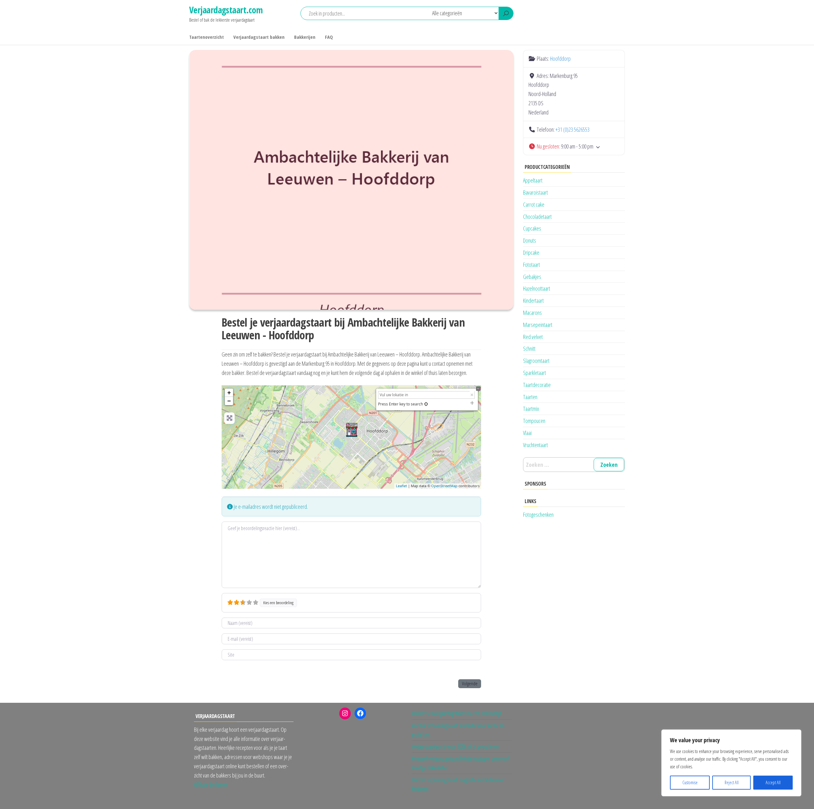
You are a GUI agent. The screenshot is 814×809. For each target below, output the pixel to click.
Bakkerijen (304, 37)
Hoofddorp (560, 58)
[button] (573, 146)
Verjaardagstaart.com (226, 10)
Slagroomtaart (536, 360)
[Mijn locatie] (426, 404)
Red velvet (533, 337)
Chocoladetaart (537, 216)
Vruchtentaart (535, 445)
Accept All (773, 782)
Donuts (529, 240)
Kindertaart (533, 300)
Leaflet (401, 485)
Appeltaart (532, 180)
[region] (731, 762)
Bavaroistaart (535, 192)
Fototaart (531, 264)
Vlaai (527, 433)
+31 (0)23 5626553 (572, 129)
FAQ (329, 37)
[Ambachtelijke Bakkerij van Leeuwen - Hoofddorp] (351, 430)
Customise (690, 782)
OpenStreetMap (444, 485)
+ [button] (229, 392)
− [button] (229, 401)
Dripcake (531, 252)
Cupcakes (532, 228)
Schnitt (529, 348)
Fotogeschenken (538, 514)
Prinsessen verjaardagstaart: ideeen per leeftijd (456, 713)
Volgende (470, 683)
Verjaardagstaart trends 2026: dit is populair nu (455, 746)
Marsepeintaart (537, 324)
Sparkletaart (534, 373)
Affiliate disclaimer (211, 784)
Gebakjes (532, 276)
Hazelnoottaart (536, 288)
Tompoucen (534, 421)
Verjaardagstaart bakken (259, 37)
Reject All (732, 782)
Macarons (532, 312)
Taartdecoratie (537, 385)
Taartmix (531, 408)
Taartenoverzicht (206, 37)
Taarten (530, 397)
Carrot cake (533, 204)
